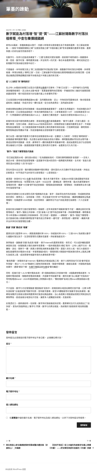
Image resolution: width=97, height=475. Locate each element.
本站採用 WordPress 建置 (15, 469)
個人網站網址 (12, 404)
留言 (8, 343)
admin (23, 30)
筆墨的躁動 (17, 9)
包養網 (43, 87)
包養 (46, 121)
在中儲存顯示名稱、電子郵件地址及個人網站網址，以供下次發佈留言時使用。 (47, 417)
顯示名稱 (10, 378)
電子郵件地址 (12, 391)
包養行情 (33, 266)
